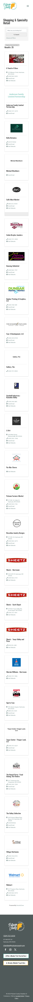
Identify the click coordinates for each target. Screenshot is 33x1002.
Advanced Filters (11, 38)
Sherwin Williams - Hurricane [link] (16, 672)
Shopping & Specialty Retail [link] (12, 45)
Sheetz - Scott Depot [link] (13, 604)
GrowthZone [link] (20, 905)
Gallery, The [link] (10, 367)
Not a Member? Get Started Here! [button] (16, 956)
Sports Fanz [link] (10, 702)
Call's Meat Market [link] (12, 199)
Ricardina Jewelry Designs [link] (15, 533)
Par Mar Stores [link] (11, 467)
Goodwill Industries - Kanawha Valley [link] (13, 396)
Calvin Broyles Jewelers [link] (14, 235)
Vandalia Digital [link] (19, 996)
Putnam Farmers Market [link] (15, 496)
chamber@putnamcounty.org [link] (14, 945)
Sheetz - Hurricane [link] (13, 570)
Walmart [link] (9, 885)
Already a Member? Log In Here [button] (16, 963)
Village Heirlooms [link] (12, 851)
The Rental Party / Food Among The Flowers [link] (14, 775)
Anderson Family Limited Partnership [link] (15, 106)
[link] (16, 58)
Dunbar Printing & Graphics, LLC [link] (16, 300)
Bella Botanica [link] (11, 137)
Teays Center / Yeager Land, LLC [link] (16, 740)
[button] (28, 6)
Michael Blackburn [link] (12, 171)
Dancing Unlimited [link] (12, 266)
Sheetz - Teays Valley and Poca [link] (15, 640)
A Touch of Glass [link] (12, 68)
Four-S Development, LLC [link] (15, 334)
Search (17, 34)
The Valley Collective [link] (13, 813)
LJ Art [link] (8, 430)
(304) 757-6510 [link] (9, 936)
